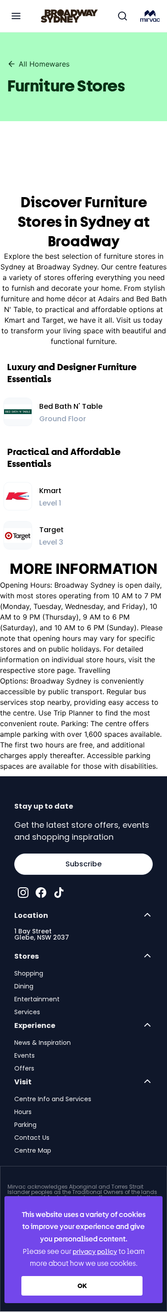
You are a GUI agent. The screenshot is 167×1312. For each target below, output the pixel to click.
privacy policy (95, 1251)
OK (82, 1285)
